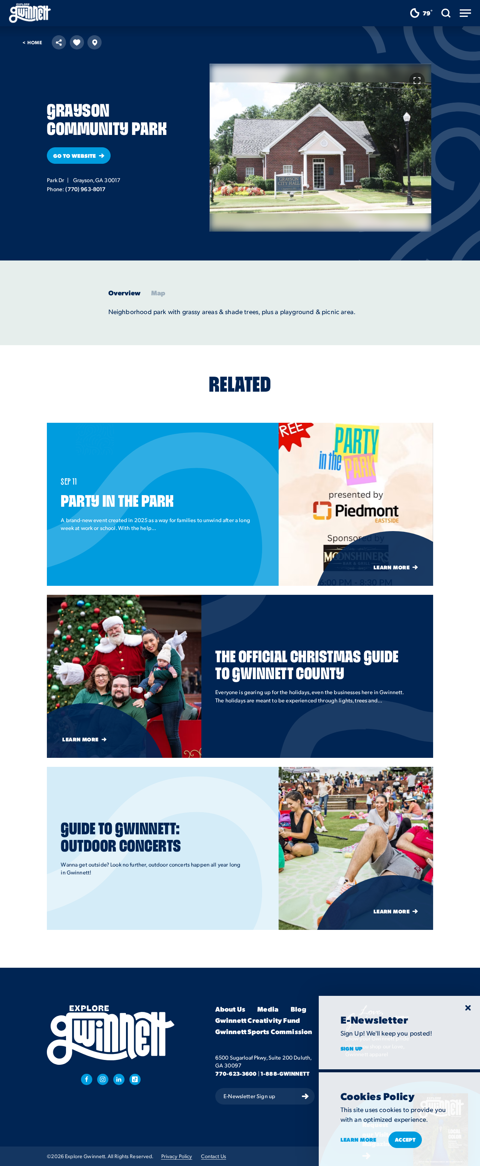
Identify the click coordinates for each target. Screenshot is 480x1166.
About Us (230, 1009)
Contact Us (213, 1156)
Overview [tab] (124, 292)
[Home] (30, 13)
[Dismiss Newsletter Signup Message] (468, 1008)
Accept (405, 1139)
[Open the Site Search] (446, 13)
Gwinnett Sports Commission (263, 1032)
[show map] (94, 42)
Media (268, 1009)
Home (32, 42)
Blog (298, 1009)
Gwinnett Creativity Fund (257, 1020)
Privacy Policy (176, 1156)
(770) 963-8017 (85, 189)
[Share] (59, 42)
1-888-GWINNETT (285, 1073)
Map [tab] (158, 292)
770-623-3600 (236, 1073)
